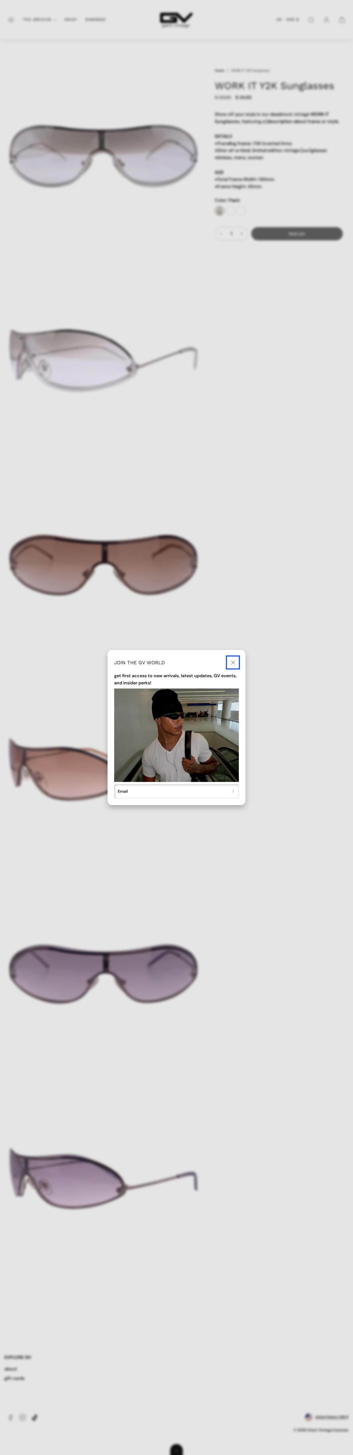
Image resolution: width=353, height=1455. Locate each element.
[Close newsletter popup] (233, 662)
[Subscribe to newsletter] (233, 791)
